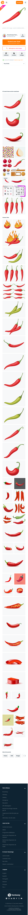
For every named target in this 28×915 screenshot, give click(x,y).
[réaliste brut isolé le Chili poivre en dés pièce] (13, 763)
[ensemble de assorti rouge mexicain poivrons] (8, 574)
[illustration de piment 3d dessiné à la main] (6, 192)
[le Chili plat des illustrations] (8, 830)
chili (12, 889)
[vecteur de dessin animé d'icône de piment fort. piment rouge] (8, 562)
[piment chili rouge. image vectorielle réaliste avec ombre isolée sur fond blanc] (8, 680)
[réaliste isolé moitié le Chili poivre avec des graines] (13, 707)
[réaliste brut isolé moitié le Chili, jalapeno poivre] (8, 614)
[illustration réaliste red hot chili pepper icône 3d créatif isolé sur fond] (13, 817)
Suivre (22, 36)
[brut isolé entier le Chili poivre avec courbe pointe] (8, 625)
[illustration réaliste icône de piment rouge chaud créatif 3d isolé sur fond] (9, 805)
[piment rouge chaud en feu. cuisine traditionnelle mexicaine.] (7, 255)
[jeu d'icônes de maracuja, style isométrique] (20, 173)
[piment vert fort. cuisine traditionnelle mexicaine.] (13, 350)
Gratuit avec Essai (14, 42)
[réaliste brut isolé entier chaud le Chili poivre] (13, 641)
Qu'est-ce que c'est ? (18, 60)
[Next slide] (21, 889)
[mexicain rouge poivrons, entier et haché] (8, 842)
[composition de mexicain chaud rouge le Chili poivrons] (19, 574)
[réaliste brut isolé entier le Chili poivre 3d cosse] (13, 599)
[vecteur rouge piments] (8, 656)
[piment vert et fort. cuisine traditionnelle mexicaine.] (13, 297)
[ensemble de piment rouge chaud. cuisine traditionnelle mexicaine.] (13, 237)
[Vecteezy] (2, 2)
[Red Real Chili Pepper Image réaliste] (13, 136)
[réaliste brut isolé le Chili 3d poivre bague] (8, 691)
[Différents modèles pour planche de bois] (9, 183)
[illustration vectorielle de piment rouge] (9, 200)
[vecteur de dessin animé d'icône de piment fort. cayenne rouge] (6, 796)
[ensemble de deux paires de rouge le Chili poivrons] (8, 550)
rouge (18, 889)
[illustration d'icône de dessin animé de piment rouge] (8, 668)
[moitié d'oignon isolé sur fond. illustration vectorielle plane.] (8, 162)
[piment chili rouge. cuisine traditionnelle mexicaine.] (13, 101)
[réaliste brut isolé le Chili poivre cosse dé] (13, 782)
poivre (5, 889)
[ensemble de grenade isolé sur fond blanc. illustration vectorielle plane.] (19, 162)
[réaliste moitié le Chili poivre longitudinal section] (13, 744)
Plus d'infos (6, 62)
